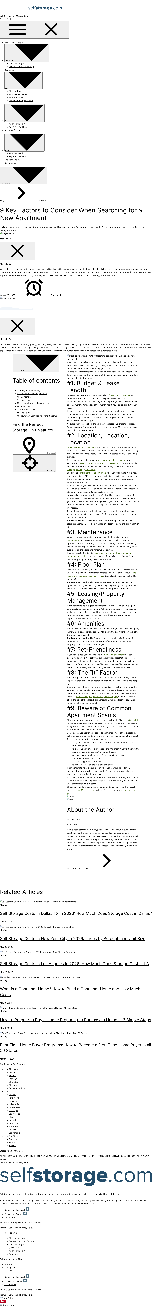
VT (137, 1156)
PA (116, 1156)
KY (40, 1156)
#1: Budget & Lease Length (29, 390)
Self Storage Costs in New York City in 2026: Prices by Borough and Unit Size (72, 938)
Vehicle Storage (16, 63)
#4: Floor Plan (23, 400)
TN (128, 1156)
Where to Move (16, 97)
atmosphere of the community (92, 473)
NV (82, 1156)
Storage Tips (15, 91)
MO (68, 1156)
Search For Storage (13, 42)
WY (4, 1159)
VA (141, 1156)
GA (26, 1156)
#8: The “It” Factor (25, 413)
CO (14, 1156)
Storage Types (10, 60)
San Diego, (99, 463)
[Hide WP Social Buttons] (7, 1305)
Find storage (51, 471)
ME (47, 1156)
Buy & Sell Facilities (18, 127)
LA (43, 1156)
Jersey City (90, 469)
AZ (7, 1156)
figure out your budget (119, 395)
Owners (7, 121)
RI (119, 1156)
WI (1, 1159)
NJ (89, 1156)
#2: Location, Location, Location (32, 393)
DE (20, 1156)
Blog (6, 88)
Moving (42, 200)
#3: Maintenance (24, 397)
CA (10, 1156)
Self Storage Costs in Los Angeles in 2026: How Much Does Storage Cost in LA (74, 963)
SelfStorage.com (86, 790)
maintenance (73, 540)
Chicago (71, 469)
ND (102, 1156)
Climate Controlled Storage (21, 66)
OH (106, 1156)
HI (30, 1156)
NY (96, 1156)
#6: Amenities (23, 406)
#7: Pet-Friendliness (26, 409)
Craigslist (133, 720)
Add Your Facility (17, 124)
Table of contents (6, 183)
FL (24, 1156)
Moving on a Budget (18, 94)
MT (72, 1156)
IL (34, 1156)
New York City (86, 463)
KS (37, 1156)
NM (92, 1156)
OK (109, 1156)
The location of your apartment (81, 447)
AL (1, 1156)
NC (99, 1156)
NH (78, 1156)
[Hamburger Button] (34, 30)
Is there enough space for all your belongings (97, 696)
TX (131, 1156)
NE (75, 1156)
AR (4, 1156)
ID (32, 1156)
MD (50, 1156)
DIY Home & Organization (21, 100)
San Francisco (113, 463)
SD (125, 1156)
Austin (79, 469)
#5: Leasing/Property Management (33, 403)
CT (17, 1156)
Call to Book (5, 19)
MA (54, 1156)
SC (122, 1156)
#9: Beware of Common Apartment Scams (37, 416)
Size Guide (9, 70)
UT (134, 1156)
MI (58, 1156)
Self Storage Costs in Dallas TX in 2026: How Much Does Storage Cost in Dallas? (76, 913)
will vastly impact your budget (112, 460)
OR (113, 1156)
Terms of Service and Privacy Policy (16, 1228)
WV (148, 1156)
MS (64, 1156)
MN (61, 1156)
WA (144, 1156)
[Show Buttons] (7, 1298)
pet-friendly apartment (113, 655)
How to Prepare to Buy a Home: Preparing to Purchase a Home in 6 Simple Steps (75, 1019)
